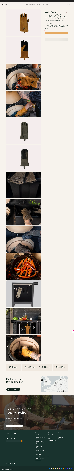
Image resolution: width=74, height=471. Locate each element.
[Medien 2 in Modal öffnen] (23, 50)
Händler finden (60, 437)
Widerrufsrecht (3, 469)
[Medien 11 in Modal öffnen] (23, 293)
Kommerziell (60, 438)
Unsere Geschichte (51, 434)
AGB (10, 469)
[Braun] (45, 30)
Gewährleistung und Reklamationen (51, 436)
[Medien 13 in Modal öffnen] (23, 348)
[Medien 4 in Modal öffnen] (23, 104)
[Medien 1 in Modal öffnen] (23, 22)
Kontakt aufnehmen (61, 436)
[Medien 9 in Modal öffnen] (23, 239)
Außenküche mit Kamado (39, 438)
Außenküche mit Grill (38, 436)
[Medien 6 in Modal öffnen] (23, 158)
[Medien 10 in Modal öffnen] (23, 266)
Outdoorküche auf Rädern (39, 450)
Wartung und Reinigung (52, 440)
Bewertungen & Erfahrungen (50, 439)
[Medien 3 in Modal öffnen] (23, 77)
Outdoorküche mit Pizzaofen (39, 447)
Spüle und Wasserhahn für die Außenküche (40, 443)
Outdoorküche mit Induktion (39, 441)
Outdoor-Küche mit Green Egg (40, 437)
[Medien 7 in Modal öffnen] (23, 185)
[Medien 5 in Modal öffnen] (23, 131)
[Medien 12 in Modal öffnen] (23, 321)
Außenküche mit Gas (38, 440)
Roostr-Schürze (63, 26)
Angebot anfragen (61, 434)
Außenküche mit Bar (38, 446)
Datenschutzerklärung (7, 469)
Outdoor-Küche (37, 434)
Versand (12, 469)
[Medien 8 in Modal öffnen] (23, 212)
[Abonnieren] (22, 441)
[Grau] (47, 30)
